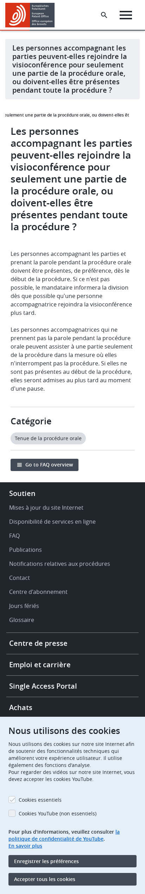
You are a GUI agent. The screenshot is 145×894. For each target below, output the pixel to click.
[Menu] (126, 15)
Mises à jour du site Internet (46, 507)
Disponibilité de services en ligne (52, 521)
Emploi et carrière (40, 664)
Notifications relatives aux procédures (59, 564)
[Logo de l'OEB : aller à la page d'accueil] (32, 15)
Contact (19, 578)
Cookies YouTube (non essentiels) (57, 813)
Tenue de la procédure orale (48, 438)
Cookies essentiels (40, 799)
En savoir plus (25, 845)
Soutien (22, 493)
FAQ (14, 535)
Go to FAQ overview (49, 464)
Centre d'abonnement (38, 592)
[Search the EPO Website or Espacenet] (104, 15)
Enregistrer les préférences (46, 861)
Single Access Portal (43, 686)
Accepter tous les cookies (44, 879)
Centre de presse (38, 643)
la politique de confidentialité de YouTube (64, 835)
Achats (20, 707)
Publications (25, 550)
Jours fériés (24, 606)
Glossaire (21, 620)
